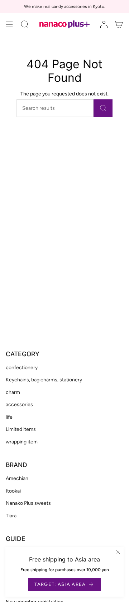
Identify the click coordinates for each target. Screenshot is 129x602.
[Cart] (118, 24)
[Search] (103, 108)
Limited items (21, 429)
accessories (19, 404)
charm (13, 392)
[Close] (118, 552)
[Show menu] (9, 24)
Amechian (17, 478)
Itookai (13, 491)
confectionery (22, 368)
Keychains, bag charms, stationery (44, 380)
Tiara (11, 516)
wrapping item (22, 442)
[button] (24, 24)
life (9, 417)
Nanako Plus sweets (28, 503)
